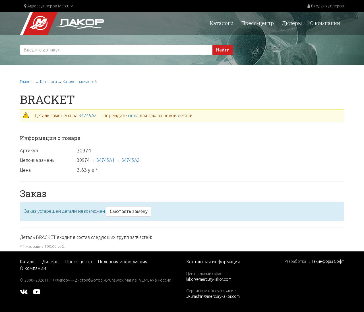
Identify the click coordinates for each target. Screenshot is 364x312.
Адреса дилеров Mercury (49, 6)
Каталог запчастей (80, 81)
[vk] (24, 291)
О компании (325, 23)
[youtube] (36, 291)
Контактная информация (213, 261)
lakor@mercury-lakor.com (208, 279)
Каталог (28, 261)
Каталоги (221, 23)
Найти (222, 49)
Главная (27, 81)
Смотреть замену (129, 211)
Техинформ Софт (328, 261)
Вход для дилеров (327, 6)
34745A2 (87, 115)
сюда (133, 115)
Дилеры (292, 23)
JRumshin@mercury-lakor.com (213, 296)
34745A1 (105, 160)
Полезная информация (122, 261)
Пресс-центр (257, 23)
